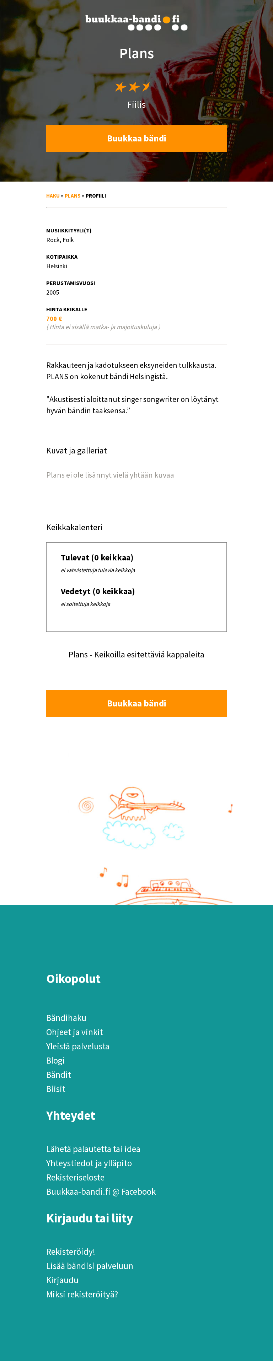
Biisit (55, 1088)
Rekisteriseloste (75, 1177)
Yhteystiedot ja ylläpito (89, 1163)
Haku (53, 195)
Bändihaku (66, 1017)
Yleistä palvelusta (77, 1046)
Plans (73, 195)
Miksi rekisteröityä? (82, 1294)
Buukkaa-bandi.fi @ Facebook (101, 1191)
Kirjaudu (62, 1280)
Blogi (55, 1060)
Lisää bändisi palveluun (89, 1265)
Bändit (58, 1074)
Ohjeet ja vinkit (74, 1032)
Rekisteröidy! (70, 1251)
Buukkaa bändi (136, 138)
